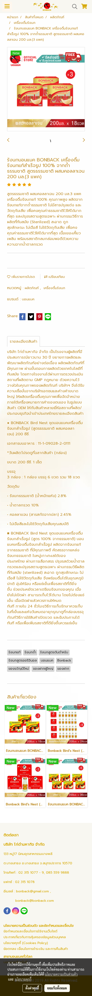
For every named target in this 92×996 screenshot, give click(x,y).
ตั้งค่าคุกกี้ (32, 988)
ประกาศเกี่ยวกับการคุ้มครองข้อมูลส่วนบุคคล (35, 937)
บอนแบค (28, 299)
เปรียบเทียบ (56, 276)
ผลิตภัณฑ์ (32, 288)
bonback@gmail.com (32, 891)
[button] (73, 6)
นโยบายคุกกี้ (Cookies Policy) (26, 943)
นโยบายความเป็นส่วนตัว (61, 974)
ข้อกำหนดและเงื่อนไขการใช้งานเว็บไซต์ (30, 931)
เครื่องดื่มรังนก (54, 288)
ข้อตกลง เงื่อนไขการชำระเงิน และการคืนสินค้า (36, 948)
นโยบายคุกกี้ (23, 979)
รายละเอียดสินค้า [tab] (23, 341)
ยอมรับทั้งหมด (57, 988)
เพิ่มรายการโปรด (22, 276)
